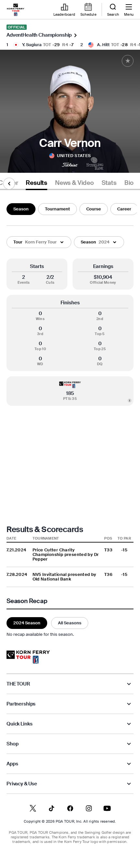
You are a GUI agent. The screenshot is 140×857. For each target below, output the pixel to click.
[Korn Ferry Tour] (28, 657)
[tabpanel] (70, 419)
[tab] (36, 184)
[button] (39, 242)
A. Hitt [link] (103, 44)
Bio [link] (128, 183)
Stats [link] (109, 183)
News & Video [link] (74, 183)
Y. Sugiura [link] (32, 44)
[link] (16, 10)
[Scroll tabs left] (9, 183)
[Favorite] (127, 61)
